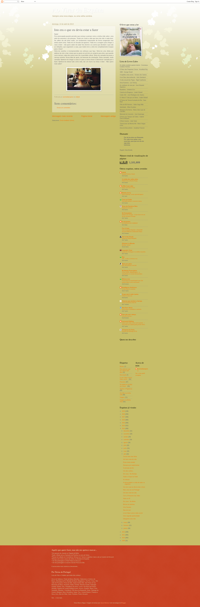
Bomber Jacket (126, 245)
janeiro (126, 528)
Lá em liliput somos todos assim (133, 513)
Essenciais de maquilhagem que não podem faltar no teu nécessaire (132, 281)
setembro (127, 439)
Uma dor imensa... (127, 316)
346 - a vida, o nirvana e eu (129, 258)
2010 (123, 537)
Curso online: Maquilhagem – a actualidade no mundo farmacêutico (132, 273)
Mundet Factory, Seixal (128, 174)
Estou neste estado (129, 462)
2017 (123, 417)
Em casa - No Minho (129, 501)
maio (125, 451)
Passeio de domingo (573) (129, 331)
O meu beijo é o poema (128, 289)
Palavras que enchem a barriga (132, 301)
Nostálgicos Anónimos (129, 287)
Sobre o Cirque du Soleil (130, 476)
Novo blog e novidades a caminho (131, 309)
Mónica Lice (126, 279)
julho (125, 445)
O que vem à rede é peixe (130, 294)
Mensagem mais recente (62, 116)
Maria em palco (127, 264)
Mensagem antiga (108, 116)
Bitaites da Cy (126, 193)
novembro (127, 434)
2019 (123, 411)
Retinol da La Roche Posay (130, 181)
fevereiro (126, 525)
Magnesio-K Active (127, 208)
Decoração (123, 375)
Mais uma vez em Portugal (131, 490)
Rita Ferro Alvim (127, 308)
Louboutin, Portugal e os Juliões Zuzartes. (134, 252)
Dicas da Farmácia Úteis (130, 206)
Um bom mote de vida (129, 459)
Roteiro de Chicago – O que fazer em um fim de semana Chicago (133, 215)
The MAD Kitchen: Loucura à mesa (132, 201)
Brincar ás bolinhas (129, 504)
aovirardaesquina (143, 370)
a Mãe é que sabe (127, 186)
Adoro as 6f (126, 498)
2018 (123, 414)
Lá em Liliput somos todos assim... (126, 378)
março (126, 522)
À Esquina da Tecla (128, 330)
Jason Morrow (104, 603)
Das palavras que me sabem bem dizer (125, 370)
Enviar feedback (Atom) (67, 120)
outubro (126, 437)
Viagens (122, 397)
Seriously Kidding (128, 321)
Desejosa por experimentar (131, 465)
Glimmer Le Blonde (128, 243)
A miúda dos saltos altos (130, 179)
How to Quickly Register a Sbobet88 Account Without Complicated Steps (132, 230)
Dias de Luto (127, 510)
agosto (126, 442)
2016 (123, 420)
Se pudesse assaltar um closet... (126, 385)
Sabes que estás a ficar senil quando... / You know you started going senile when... (134, 323)
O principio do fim (128, 468)
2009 (123, 540)
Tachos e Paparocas (126, 389)
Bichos (122, 366)
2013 (123, 428)
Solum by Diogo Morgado (129, 238)
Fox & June (125, 228)
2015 (123, 423)
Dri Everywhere (127, 213)
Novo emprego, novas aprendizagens (132, 194)
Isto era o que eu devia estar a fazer (134, 487)
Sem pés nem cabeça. (129, 314)
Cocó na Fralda (127, 199)
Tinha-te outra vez (127, 296)
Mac (123, 257)
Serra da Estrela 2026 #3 (129, 302)
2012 (123, 532)
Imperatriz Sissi (127, 250)
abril (125, 454)
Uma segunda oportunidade (131, 516)
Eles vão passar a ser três (129, 265)
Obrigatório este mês (129, 519)
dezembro (127, 431)
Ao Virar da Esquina (77, 9)
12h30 (124, 172)
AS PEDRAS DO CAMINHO (130, 223)
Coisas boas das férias (130, 456)
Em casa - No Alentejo (130, 474)
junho (125, 448)
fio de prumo (126, 221)
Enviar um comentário (63, 107)
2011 (123, 535)
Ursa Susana (127, 507)
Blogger (123, 603)
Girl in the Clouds (127, 237)
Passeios (122, 382)
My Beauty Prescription (129, 270)
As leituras (126, 479)
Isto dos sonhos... (128, 471)
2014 (123, 425)
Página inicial (86, 116)
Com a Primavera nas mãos (131, 495)
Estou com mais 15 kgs (128, 187)
